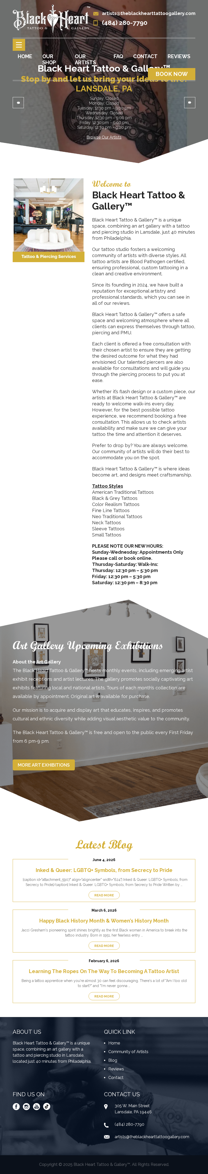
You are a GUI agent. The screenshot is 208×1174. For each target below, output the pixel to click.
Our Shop (49, 59)
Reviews (179, 56)
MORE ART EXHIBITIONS (44, 765)
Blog (112, 1060)
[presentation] (18, 102)
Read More (104, 895)
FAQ (118, 56)
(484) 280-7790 (124, 22)
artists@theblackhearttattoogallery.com (148, 13)
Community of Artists (128, 1051)
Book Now (171, 74)
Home (25, 56)
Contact (145, 56)
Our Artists (85, 59)
